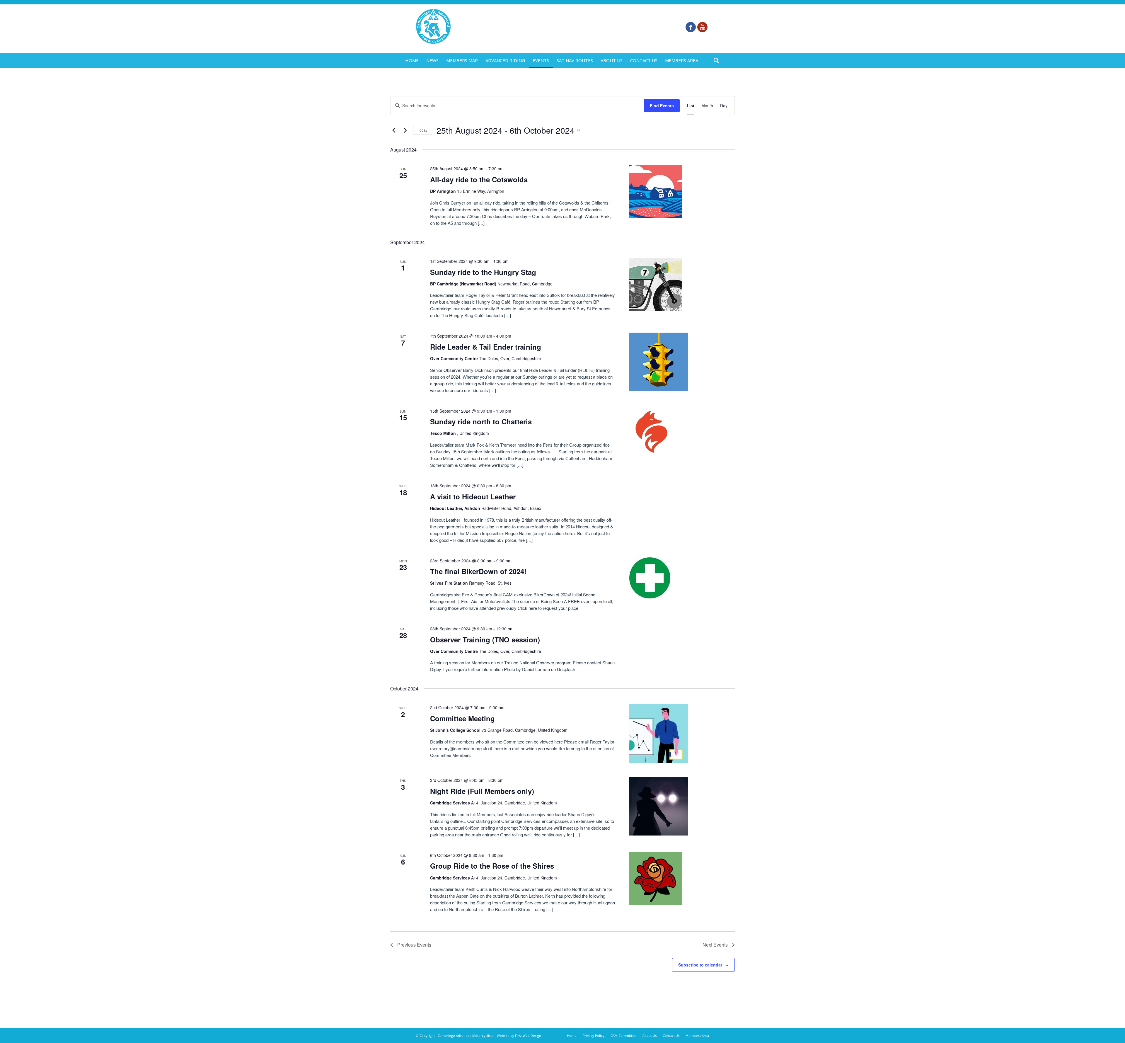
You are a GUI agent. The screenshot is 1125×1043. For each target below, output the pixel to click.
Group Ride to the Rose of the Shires (492, 866)
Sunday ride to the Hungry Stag (483, 272)
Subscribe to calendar (700, 965)
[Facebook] (691, 27)
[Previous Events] (393, 130)
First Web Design (528, 1035)
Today (422, 129)
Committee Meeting (462, 718)
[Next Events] (405, 130)
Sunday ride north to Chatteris (481, 421)
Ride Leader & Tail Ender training (485, 347)
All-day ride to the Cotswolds (479, 179)
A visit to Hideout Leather (473, 496)
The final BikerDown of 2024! (478, 571)
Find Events (662, 105)
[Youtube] (702, 27)
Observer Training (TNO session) (485, 639)
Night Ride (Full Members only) (482, 791)
